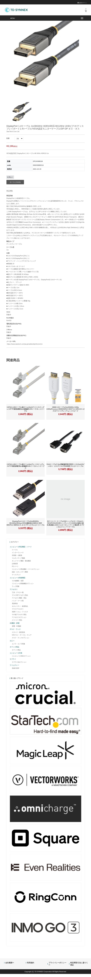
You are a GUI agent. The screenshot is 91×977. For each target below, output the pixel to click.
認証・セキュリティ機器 (20, 572)
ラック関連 (15, 586)
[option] (22, 113)
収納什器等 (15, 668)
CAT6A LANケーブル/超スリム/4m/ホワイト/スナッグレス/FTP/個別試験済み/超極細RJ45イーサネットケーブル (25, 409)
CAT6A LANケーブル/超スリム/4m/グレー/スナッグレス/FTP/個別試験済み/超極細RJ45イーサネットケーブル (25, 466)
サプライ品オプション (19, 662)
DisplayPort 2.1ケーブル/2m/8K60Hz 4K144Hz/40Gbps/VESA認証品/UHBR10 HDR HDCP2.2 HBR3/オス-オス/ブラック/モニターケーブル (26, 523)
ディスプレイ (16, 575)
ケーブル (15, 550)
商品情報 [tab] (9, 191)
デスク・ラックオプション (20, 638)
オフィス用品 (16, 650)
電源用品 (15, 603)
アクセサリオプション (19, 617)
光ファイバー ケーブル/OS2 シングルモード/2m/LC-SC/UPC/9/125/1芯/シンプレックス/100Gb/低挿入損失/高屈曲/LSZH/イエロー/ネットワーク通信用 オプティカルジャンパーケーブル (65, 524)
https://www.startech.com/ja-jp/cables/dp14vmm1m (24, 344)
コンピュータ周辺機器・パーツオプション (25, 569)
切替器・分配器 (17, 555)
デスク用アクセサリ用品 (20, 595)
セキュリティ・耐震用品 (20, 606)
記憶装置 (15, 563)
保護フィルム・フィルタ (20, 612)
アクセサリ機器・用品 (19, 598)
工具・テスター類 (18, 592)
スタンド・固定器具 (18, 632)
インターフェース (18, 552)
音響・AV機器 (16, 626)
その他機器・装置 (18, 581)
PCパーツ (15, 566)
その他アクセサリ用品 (19, 614)
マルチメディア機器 (18, 558)
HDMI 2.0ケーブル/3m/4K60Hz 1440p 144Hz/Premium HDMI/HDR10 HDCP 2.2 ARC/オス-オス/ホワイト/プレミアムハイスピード (65, 409)
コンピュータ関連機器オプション (23, 583)
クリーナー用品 (17, 620)
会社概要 (8, 963)
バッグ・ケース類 (18, 601)
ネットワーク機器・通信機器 (21, 561)
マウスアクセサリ (18, 609)
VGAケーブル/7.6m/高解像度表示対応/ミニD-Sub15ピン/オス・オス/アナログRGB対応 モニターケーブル (65, 465)
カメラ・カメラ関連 (18, 644)
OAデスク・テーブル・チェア (21, 635)
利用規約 (30, 963)
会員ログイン (83, 3)
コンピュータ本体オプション (21, 656)
